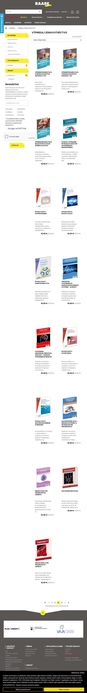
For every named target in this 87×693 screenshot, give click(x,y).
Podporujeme (49, 649)
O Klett (67, 651)
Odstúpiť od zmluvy (31, 668)
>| (68, 602)
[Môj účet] (72, 12)
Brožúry (10, 65)
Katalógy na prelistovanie (73, 660)
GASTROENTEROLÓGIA (70, 491)
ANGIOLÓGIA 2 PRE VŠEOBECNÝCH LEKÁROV (42, 565)
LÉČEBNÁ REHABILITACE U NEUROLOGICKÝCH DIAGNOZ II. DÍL (43, 74)
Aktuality (28, 656)
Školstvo (24, 17)
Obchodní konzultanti (12, 668)
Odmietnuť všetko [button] (78, 673)
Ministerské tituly (72, 17)
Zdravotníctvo (37, 17)
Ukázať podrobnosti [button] (23, 689)
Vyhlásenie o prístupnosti (13, 660)
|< (45, 602)
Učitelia (9, 112)
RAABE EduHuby (40, 22)
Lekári (20, 112)
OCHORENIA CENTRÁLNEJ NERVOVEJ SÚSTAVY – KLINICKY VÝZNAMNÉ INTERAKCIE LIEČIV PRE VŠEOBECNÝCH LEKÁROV (43, 356)
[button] (68, 12)
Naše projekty (49, 651)
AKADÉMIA (17, 22)
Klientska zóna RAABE (72, 658)
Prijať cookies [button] (64, 689)
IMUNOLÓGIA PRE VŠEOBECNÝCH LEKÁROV (41, 493)
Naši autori (68, 653)
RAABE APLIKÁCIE (13, 39)
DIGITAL (8, 22)
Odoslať (15, 145)
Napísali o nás (30, 653)
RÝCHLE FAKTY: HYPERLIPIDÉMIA (41, 213)
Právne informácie (11, 657)
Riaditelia (21, 109)
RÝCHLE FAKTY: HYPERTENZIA (67, 352)
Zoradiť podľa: (77, 37)
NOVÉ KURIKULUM (11, 17)
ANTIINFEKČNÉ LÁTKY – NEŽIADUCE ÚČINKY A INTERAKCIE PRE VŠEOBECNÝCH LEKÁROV (70, 424)
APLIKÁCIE (28, 22)
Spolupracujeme (50, 653)
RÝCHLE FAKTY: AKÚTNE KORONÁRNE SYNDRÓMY (42, 423)
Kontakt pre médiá (31, 649)
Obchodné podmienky (52, 12)
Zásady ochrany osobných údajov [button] (27, 685)
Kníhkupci (10, 115)
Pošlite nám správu (51, 656)
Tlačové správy (30, 651)
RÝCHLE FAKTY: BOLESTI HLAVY (67, 213)
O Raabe (68, 649)
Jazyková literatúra (14, 54)
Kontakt (64, 12)
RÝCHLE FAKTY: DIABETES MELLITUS (42, 282)
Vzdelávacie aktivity (54, 17)
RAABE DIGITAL (12, 43)
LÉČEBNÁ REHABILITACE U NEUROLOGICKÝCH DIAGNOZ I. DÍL (70, 74)
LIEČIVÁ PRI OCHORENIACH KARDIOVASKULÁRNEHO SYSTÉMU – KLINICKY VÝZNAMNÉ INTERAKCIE (70, 285)
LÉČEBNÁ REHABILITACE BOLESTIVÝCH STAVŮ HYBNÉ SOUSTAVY (43, 144)
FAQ (6, 651)
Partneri (21, 115)
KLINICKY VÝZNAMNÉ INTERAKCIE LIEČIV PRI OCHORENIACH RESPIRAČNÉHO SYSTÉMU (69, 145)
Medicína (11, 75)
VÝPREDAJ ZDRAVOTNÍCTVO (26, 28)
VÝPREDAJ (12, 28)
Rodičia (9, 109)
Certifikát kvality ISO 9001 (73, 656)
